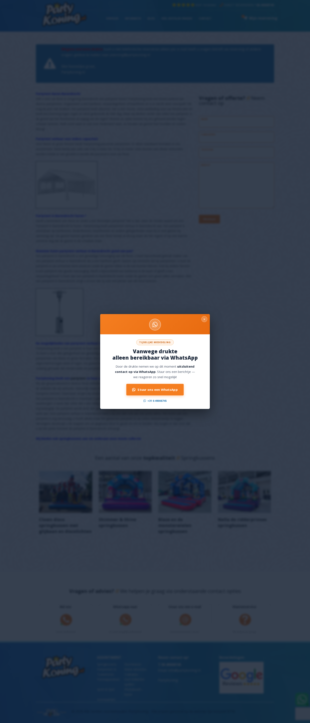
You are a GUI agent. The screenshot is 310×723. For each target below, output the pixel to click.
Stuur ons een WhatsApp (157, 389)
